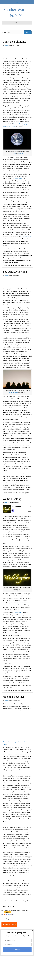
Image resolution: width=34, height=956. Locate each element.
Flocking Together (13, 696)
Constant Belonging (14, 41)
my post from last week (21, 603)
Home (17, 2)
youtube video (17, 612)
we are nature (18, 178)
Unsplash (21, 153)
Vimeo (4, 744)
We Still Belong (12, 499)
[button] (28, 32)
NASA (14, 153)
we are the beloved (25, 237)
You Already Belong (15, 271)
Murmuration (6, 742)
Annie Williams (13, 392)
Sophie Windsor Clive (20, 742)
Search (4, 32)
